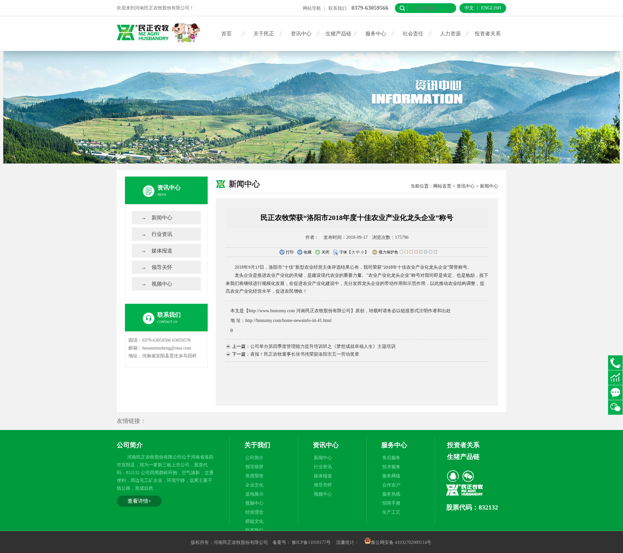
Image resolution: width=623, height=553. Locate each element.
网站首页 (442, 186)
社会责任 (413, 33)
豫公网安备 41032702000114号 (401, 542)
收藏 (308, 252)
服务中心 (375, 33)
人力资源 (450, 33)
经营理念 (254, 512)
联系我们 (337, 8)
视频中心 (162, 284)
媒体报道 (162, 250)
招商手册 (391, 503)
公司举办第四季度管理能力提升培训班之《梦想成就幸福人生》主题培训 (323, 346)
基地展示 (254, 494)
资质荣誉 (254, 475)
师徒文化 (254, 521)
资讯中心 (301, 33)
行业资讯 (162, 234)
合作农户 (391, 485)
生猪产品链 (338, 33)
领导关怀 (162, 267)
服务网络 (391, 475)
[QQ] (453, 476)
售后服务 (391, 457)
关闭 (325, 252)
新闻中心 (162, 217)
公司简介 (254, 457)
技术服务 (391, 466)
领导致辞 (254, 466)
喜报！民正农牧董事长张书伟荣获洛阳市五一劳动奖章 (304, 354)
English (491, 8)
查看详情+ (139, 501)
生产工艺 (391, 512)
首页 (226, 33)
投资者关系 (488, 33)
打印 (290, 252)
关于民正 (263, 33)
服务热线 (391, 494)
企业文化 (254, 485)
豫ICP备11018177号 (311, 542)
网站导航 (312, 8)
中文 (469, 8)
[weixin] (468, 476)
